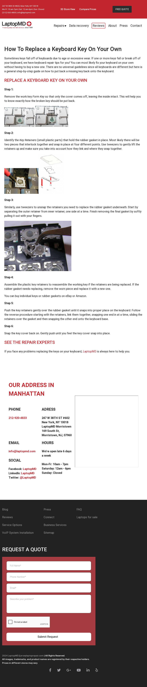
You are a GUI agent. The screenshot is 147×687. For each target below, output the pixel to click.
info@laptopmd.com (26, 12)
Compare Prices (87, 9)
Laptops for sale (87, 517)
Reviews (98, 25)
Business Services (55, 525)
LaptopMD (89, 351)
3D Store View (67, 9)
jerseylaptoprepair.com (31, 655)
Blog (5, 509)
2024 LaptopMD (10, 655)
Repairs (59, 25)
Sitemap (49, 532)
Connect (49, 517)
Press (124, 25)
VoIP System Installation (18, 532)
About (112, 25)
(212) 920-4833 (9, 12)
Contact (136, 25)
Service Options (12, 525)
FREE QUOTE (122, 9)
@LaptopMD (28, 477)
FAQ (79, 509)
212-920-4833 (18, 418)
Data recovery (79, 25)
